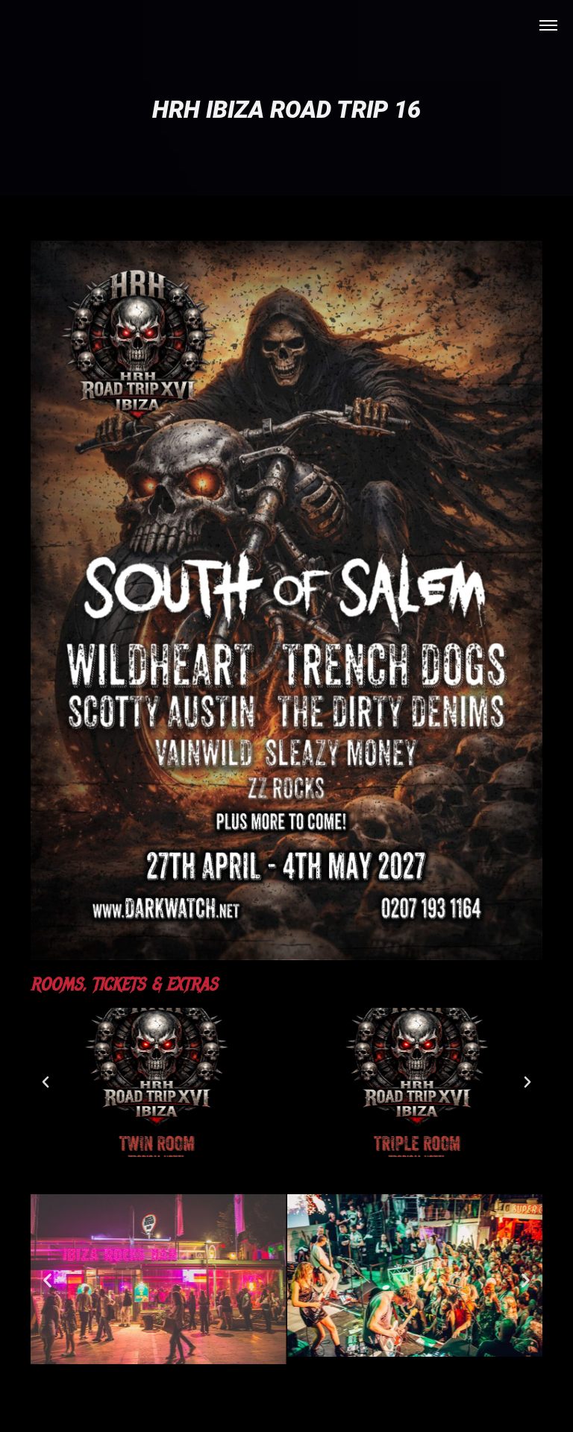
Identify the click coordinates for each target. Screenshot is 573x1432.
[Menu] (548, 24)
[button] (45, 1082)
